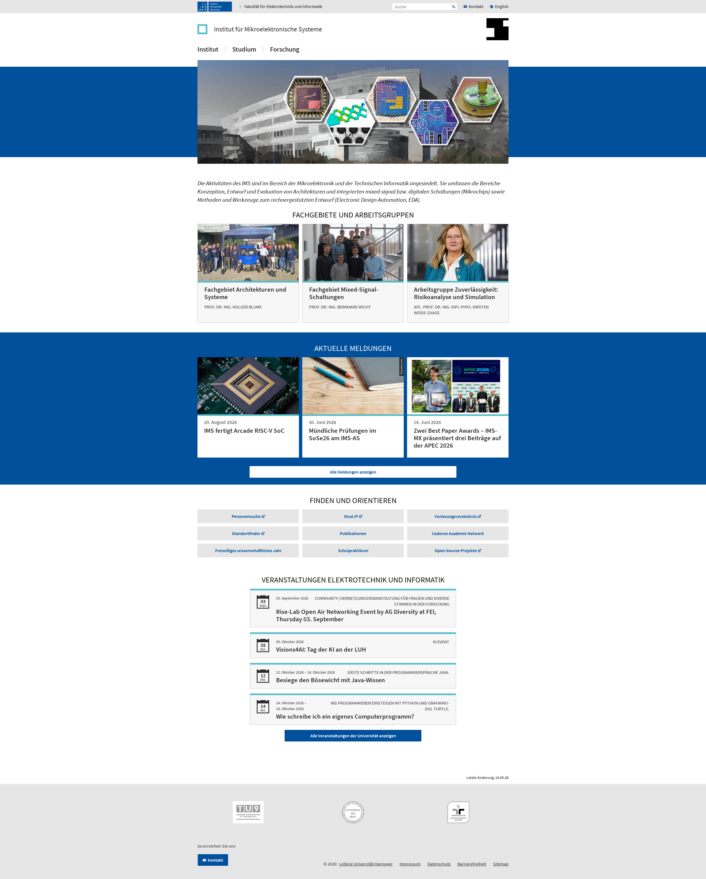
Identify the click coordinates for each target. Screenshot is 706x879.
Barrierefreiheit (472, 864)
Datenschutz (439, 864)
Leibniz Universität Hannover (366, 864)
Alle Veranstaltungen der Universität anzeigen (353, 735)
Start (453, 6)
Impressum (410, 864)
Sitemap (501, 864)
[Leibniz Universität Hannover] (214, 7)
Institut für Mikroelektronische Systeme (268, 29)
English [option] (502, 6)
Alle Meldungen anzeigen (353, 472)
